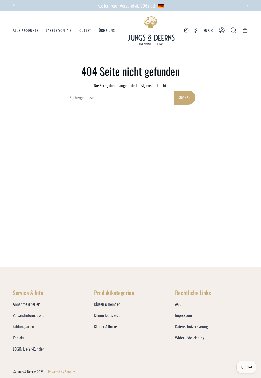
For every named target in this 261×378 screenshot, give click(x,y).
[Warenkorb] (245, 30)
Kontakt (18, 338)
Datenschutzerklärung (191, 326)
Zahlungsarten (23, 326)
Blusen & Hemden (107, 304)
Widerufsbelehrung (189, 338)
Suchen (184, 97)
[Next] (246, 5)
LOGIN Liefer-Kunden (29, 349)
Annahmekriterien (26, 304)
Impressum (183, 315)
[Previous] (14, 5)
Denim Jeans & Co (107, 315)
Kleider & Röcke (105, 326)
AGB (178, 304)
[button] (25, 30)
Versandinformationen (29, 315)
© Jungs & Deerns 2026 (28, 371)
